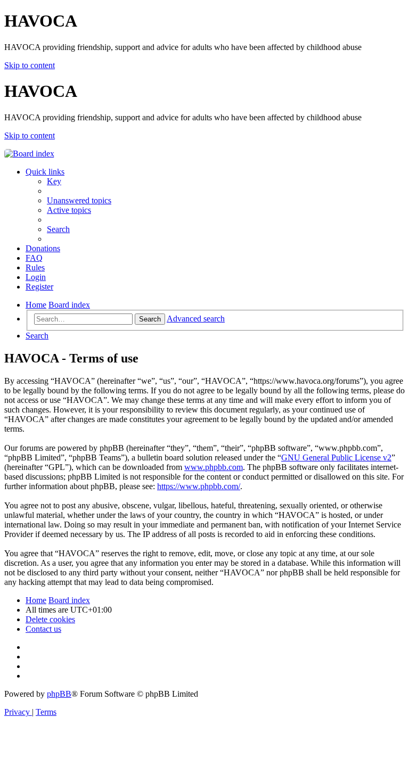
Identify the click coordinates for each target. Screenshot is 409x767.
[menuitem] (54, 181)
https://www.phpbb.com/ (198, 486)
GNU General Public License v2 (336, 457)
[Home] (29, 153)
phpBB (59, 693)
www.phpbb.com (213, 467)
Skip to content (29, 65)
